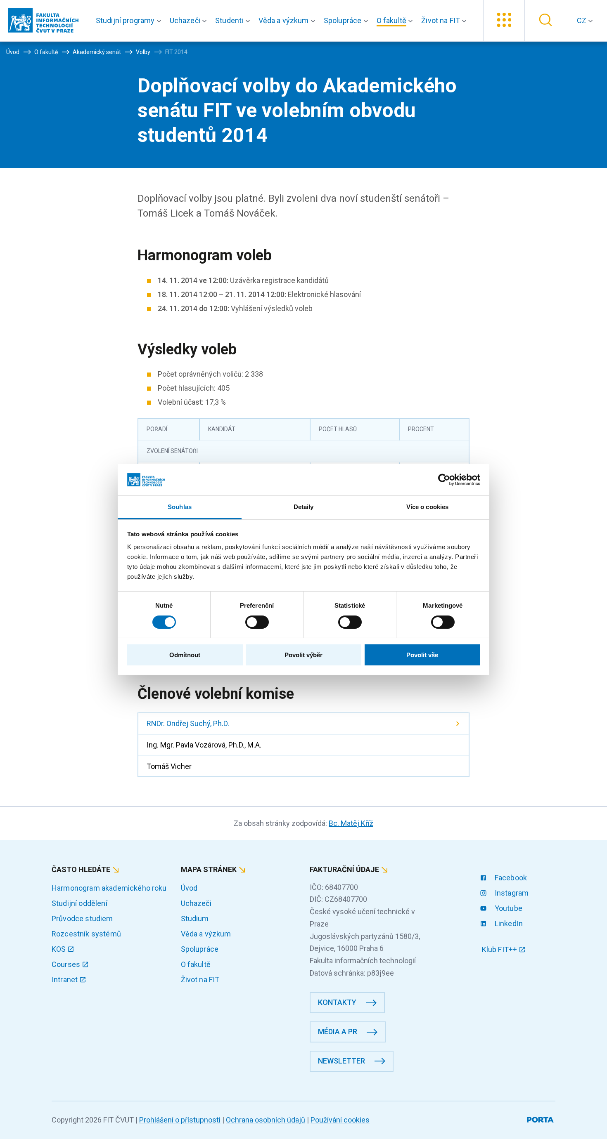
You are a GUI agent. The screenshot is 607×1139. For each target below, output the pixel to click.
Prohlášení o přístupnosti (180, 1119)
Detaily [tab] (304, 506)
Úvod (189, 888)
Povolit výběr (303, 654)
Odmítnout (184, 654)
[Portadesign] (541, 1118)
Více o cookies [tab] (427, 506)
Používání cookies (340, 1119)
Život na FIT (200, 979)
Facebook (510, 877)
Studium (195, 918)
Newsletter (341, 1060)
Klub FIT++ (500, 949)
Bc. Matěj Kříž (351, 823)
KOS (60, 949)
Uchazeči (196, 903)
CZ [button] (582, 20)
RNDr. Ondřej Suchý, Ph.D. (188, 723)
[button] (130, 20)
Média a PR (337, 1031)
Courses (67, 964)
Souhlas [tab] (180, 506)
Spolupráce (200, 949)
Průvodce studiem (82, 918)
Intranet (65, 979)
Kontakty (337, 1002)
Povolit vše (422, 654)
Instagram (511, 893)
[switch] (257, 622)
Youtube (507, 908)
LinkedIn (508, 923)
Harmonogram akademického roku (109, 888)
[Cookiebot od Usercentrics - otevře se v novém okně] (444, 480)
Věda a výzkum (206, 933)
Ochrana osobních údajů (265, 1119)
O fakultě (196, 964)
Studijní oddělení (79, 903)
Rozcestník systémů (86, 933)
